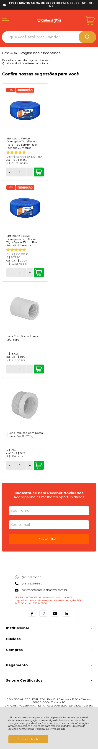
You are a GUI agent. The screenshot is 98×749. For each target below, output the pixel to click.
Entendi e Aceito (28, 739)
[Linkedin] (66, 616)
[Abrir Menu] (5, 21)
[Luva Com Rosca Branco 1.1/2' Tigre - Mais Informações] (25, 308)
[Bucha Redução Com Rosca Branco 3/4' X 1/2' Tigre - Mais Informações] (25, 405)
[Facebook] (32, 616)
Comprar (39, 172)
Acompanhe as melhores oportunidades (49, 497)
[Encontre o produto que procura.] (87, 37)
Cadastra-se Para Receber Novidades (48, 493)
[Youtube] (55, 616)
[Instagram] (43, 616)
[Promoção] (25, 90)
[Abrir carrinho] (90, 21)
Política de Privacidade (50, 729)
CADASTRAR (49, 539)
